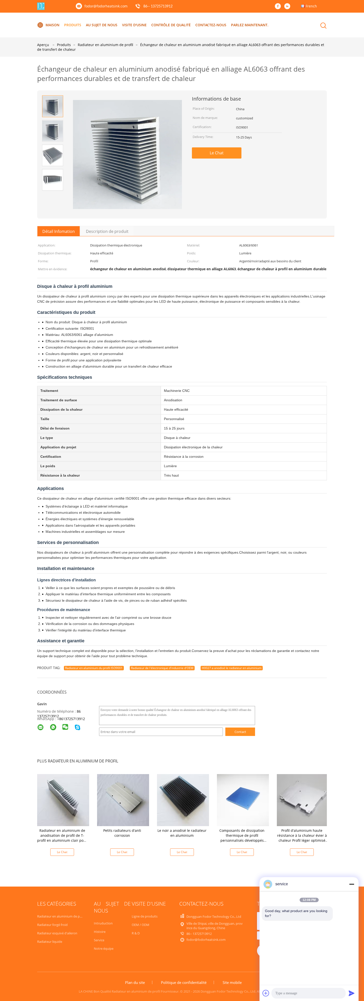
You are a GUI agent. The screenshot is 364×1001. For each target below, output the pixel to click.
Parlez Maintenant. (249, 25)
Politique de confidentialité (184, 982)
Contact (240, 732)
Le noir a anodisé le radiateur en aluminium (182, 833)
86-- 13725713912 (158, 6)
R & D (136, 933)
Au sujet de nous (101, 25)
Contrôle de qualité (171, 25)
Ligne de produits (144, 916)
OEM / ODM (140, 924)
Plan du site (135, 982)
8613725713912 (72, 718)
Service (99, 940)
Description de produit (107, 231)
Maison (52, 25)
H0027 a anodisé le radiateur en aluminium (231, 668)
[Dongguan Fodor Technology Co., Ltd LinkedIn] (288, 6)
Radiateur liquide (49, 941)
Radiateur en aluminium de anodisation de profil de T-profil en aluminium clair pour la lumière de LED (62, 838)
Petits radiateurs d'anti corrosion (122, 833)
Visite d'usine (134, 25)
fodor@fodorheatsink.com (106, 6)
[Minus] (352, 884)
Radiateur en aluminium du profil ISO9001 (94, 668)
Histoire (99, 931)
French (311, 6)
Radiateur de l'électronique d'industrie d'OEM (162, 668)
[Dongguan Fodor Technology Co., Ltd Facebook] (279, 6)
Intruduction (103, 923)
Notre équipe (103, 948)
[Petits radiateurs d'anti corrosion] (123, 799)
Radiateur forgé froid (52, 924)
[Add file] (265, 993)
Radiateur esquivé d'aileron (57, 933)
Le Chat (217, 153)
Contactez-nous (210, 25)
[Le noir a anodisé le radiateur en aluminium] (183, 799)
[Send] (352, 993)
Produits (72, 25)
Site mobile (232, 982)
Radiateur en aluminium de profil (61, 916)
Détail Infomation (58, 231)
